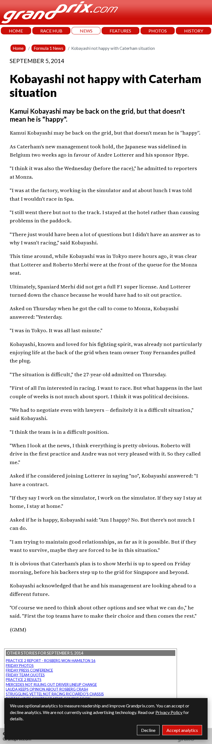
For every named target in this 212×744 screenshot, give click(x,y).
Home (18, 48)
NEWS (86, 30)
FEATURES (120, 30)
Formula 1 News (48, 48)
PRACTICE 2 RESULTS (23, 679)
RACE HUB (51, 30)
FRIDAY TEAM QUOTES (25, 675)
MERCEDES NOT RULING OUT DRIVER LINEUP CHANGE (51, 684)
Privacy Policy (168, 712)
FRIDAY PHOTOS (20, 665)
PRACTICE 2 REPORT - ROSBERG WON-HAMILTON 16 (51, 660)
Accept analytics (182, 730)
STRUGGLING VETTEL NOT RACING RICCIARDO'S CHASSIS (55, 694)
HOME (16, 30)
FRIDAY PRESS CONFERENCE (29, 670)
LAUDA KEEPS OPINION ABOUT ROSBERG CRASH (47, 689)
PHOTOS (158, 30)
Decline (148, 730)
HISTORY (193, 30)
